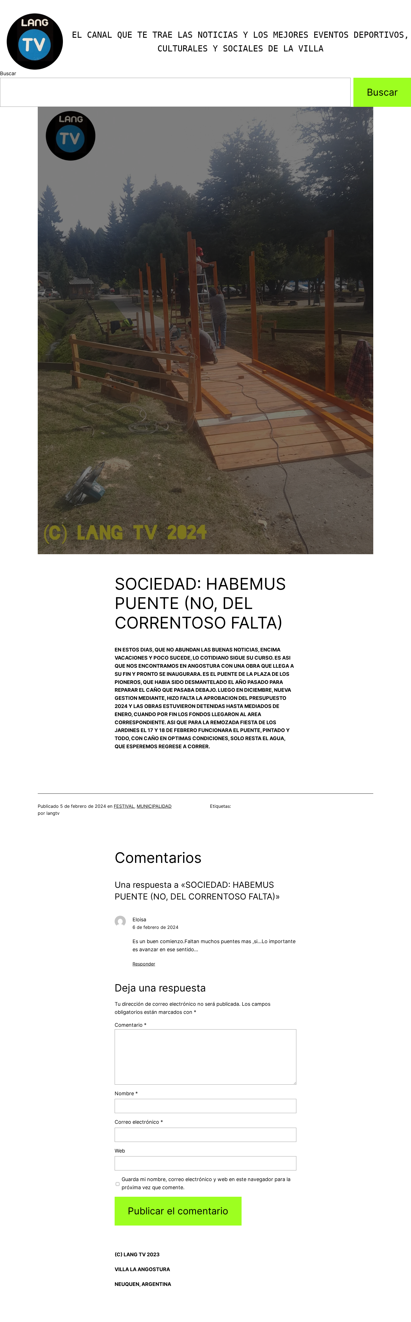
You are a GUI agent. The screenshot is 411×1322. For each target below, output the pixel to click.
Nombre (126, 1093)
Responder (144, 964)
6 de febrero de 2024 (155, 927)
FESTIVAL (124, 806)
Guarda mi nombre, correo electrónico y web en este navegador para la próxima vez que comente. (206, 1183)
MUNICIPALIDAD (154, 806)
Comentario (131, 1025)
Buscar (8, 73)
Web (120, 1151)
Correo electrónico (139, 1122)
